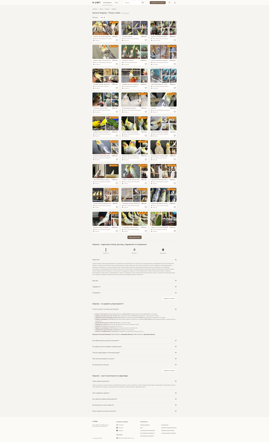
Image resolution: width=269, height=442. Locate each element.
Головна (94, 9)
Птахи (101, 9)
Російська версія (145, 425)
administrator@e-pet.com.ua (126, 438)
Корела (114, 9)
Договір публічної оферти (168, 433)
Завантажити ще (134, 237)
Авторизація (164, 425)
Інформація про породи (147, 435)
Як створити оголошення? (147, 430)
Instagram (121, 425)
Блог (141, 427)
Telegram (120, 430)
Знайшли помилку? (169, 298)
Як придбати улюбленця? (147, 433)
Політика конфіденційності (169, 427)
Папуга (107, 9)
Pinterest (120, 427)
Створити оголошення (157, 2)
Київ (101, 17)
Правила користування (167, 430)
